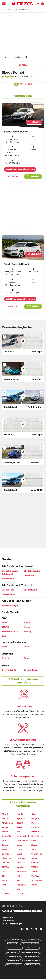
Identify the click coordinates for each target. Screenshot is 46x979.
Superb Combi (31, 670)
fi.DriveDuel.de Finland (32, 965)
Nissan (20, 893)
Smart (34, 849)
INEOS (20, 823)
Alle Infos (14, 176)
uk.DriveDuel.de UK (12, 952)
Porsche (35, 827)
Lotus (19, 849)
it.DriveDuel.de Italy (14, 960)
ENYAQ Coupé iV (10, 631)
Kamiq (27, 622)
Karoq (27, 627)
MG (18, 876)
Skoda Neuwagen (10, 605)
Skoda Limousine (32, 571)
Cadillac (5, 854)
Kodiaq (27, 631)
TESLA (34, 867)
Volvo (34, 885)
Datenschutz (8, 920)
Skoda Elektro (8, 594)
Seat (33, 840)
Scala (26, 646)
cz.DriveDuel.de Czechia (32, 956)
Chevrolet (7, 858)
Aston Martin (8, 836)
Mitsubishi (21, 885)
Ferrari (5, 880)
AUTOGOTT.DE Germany (14, 939)
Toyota (34, 871)
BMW (4, 849)
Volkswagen (37, 880)
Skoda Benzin (8, 590)
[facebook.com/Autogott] (22, 929)
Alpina (5, 827)
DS (3, 876)
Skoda (34, 845)
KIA (18, 831)
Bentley (5, 845)
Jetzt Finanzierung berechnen (20, 169)
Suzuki (34, 862)
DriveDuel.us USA (12, 944)
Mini (18, 880)
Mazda (20, 867)
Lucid (19, 854)
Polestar (35, 823)
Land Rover (22, 840)
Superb (27, 658)
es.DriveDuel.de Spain (31, 948)
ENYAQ (5, 627)
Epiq (4, 636)
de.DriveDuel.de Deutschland (30, 944)
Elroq (4, 622)
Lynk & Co (21, 858)
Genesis (6, 893)
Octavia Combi (9, 670)
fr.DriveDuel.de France (14, 948)
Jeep (19, 827)
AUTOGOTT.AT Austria (32, 939)
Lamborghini (23, 836)
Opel (33, 814)
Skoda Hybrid (30, 590)
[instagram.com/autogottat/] (32, 929)
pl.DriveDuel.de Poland (14, 956)
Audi (4, 840)
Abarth (5, 814)
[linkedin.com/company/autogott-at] (36, 929)
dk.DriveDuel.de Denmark (14, 965)
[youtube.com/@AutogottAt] (41, 929)
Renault (35, 831)
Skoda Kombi (8, 578)
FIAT (4, 885)
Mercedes (21, 871)
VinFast (35, 876)
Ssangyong (36, 854)
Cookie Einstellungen (12, 923)
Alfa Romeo (7, 823)
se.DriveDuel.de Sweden (31, 960)
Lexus (19, 845)
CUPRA (5, 867)
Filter (24, 65)
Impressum (7, 917)
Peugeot (35, 818)
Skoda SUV (29, 575)
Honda (20, 814)
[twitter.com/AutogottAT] (27, 929)
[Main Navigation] (4, 4)
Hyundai (21, 818)
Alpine (5, 831)
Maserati (21, 862)
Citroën (5, 862)
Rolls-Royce (37, 836)
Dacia (4, 871)
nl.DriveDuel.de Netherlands (30, 952)
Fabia (4, 646)
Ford (4, 889)
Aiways (5, 818)
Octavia (5, 658)
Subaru (34, 858)
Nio (18, 889)
